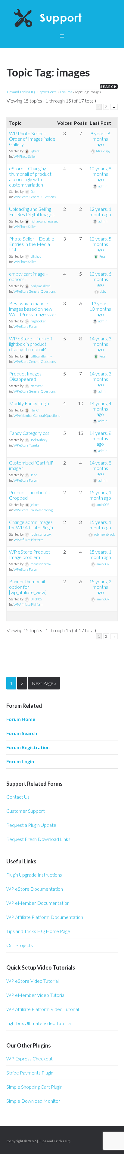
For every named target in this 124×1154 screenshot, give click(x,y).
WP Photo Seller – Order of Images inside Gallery (32, 138)
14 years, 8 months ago (100, 438)
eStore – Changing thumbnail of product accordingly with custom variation (30, 176)
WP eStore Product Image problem (29, 554)
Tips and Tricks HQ (54, 1141)
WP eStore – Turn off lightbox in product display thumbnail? (30, 344)
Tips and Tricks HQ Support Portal (31, 92)
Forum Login (20, 761)
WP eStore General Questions (35, 197)
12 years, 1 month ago (100, 211)
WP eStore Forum (26, 326)
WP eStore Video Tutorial (32, 981)
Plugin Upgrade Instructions (34, 874)
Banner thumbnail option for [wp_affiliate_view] (28, 586)
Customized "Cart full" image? (31, 465)
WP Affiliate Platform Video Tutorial (42, 1009)
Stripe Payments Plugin (29, 1072)
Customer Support (25, 811)
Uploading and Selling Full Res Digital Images (31, 211)
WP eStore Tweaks (26, 445)
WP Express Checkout (29, 1058)
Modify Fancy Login (29, 403)
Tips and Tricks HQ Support (62, 18)
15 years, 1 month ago (100, 495)
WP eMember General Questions (37, 415)
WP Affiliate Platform (28, 540)
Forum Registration (28, 747)
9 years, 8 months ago (100, 138)
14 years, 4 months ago (100, 408)
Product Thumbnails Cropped (29, 495)
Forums (66, 92)
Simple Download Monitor (33, 1101)
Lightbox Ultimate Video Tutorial (39, 1023)
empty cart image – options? (28, 276)
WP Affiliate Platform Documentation (44, 917)
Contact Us (17, 797)
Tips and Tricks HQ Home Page (38, 931)
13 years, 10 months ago (100, 308)
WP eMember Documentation (38, 903)
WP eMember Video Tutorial (35, 995)
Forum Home (20, 719)
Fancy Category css (29, 433)
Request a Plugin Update (31, 825)
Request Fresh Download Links (38, 839)
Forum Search (21, 733)
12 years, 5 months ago (100, 244)
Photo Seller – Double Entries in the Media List (31, 244)
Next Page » (44, 683)
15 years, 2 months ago (100, 586)
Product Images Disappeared (25, 376)
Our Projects (19, 945)
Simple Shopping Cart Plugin (34, 1087)
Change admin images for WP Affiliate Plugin (31, 524)
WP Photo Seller (25, 156)
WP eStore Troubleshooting (33, 510)
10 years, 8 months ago (100, 174)
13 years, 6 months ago (100, 279)
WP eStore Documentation (34, 889)
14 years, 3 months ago (100, 344)
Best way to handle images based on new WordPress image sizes (33, 308)
